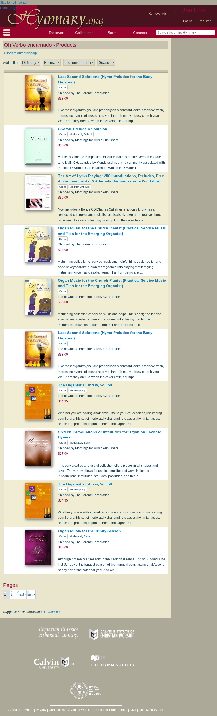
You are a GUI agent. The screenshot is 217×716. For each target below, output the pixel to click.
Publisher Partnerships (110, 710)
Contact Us (57, 710)
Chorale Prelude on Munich (82, 129)
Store (112, 32)
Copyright (26, 710)
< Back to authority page (20, 53)
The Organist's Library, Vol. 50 (85, 385)
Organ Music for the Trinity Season (89, 531)
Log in (187, 21)
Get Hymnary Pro (151, 710)
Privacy (41, 710)
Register (204, 21)
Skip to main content (14, 3)
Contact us (52, 612)
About (12, 710)
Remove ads (157, 13)
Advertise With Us (79, 710)
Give (133, 710)
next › (22, 594)
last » (31, 594)
